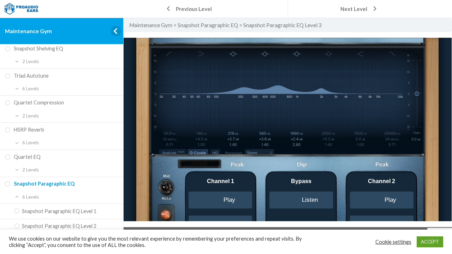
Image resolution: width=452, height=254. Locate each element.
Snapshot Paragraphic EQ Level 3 (282, 25)
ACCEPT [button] (430, 241)
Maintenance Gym (28, 31)
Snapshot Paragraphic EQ (208, 25)
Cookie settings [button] (393, 242)
